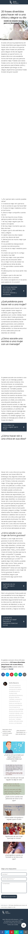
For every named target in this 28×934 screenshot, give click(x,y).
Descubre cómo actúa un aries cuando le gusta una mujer (7, 732)
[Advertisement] (14, 136)
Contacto (6, 923)
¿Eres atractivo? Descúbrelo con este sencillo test (21, 732)
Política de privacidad (15, 923)
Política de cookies (12, 924)
